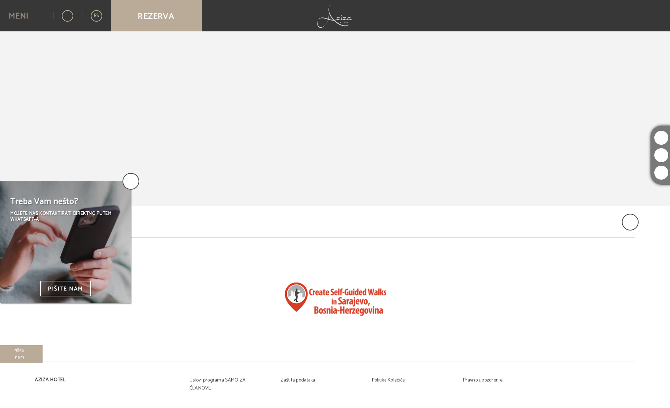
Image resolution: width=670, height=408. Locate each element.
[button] (26, 16)
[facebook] (661, 155)
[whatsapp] (661, 173)
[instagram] (661, 138)
